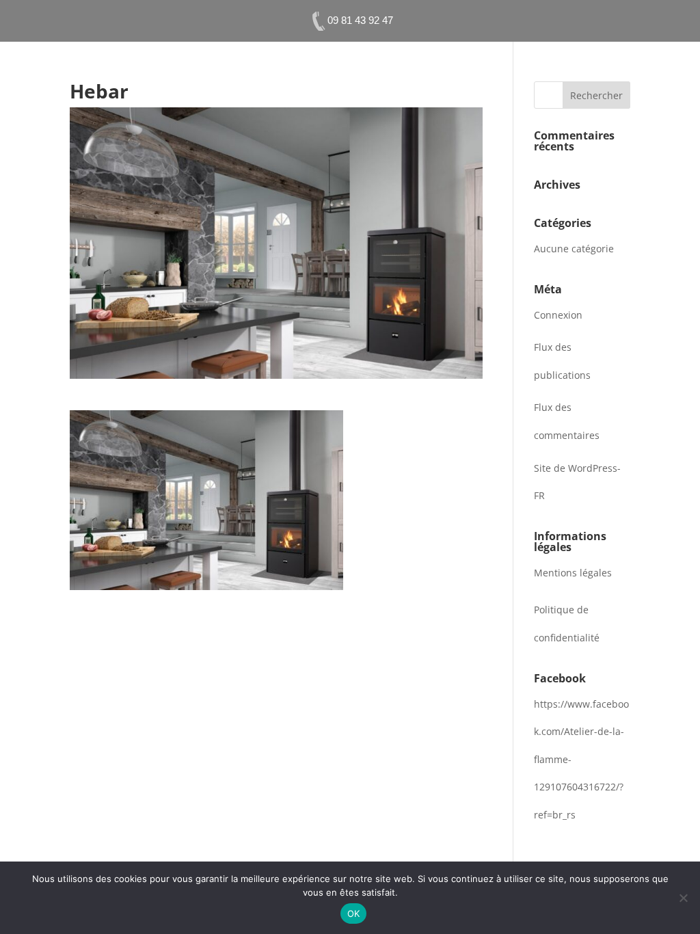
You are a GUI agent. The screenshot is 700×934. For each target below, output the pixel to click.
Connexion (558, 314)
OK (353, 913)
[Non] (683, 898)
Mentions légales (573, 572)
